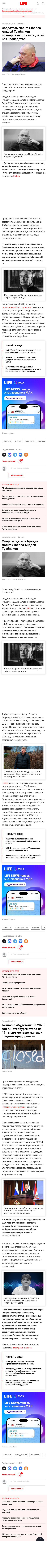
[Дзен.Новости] (4, 454)
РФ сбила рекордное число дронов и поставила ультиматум (22, 489)
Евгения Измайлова (10, 1481)
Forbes (16, 176)
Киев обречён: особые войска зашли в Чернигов (23, 504)
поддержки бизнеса (22, 1382)
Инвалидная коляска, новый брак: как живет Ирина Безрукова (21, 527)
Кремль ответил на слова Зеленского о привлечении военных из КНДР (19, 511)
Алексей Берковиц (10, 919)
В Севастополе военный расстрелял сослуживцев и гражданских (23, 497)
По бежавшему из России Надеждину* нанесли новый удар (22, 1537)
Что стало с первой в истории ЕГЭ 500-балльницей (18, 997)
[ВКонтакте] (20, 454)
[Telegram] (15, 454)
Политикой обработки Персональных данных (17, 11)
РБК (29, 608)
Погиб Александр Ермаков (13, 982)
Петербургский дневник (14, 1106)
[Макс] (9, 454)
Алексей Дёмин (9, 433)
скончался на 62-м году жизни (16, 307)
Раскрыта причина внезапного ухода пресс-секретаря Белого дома (21, 519)
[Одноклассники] (26, 454)
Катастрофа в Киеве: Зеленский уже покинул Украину (21, 989)
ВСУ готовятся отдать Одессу (14, 1013)
